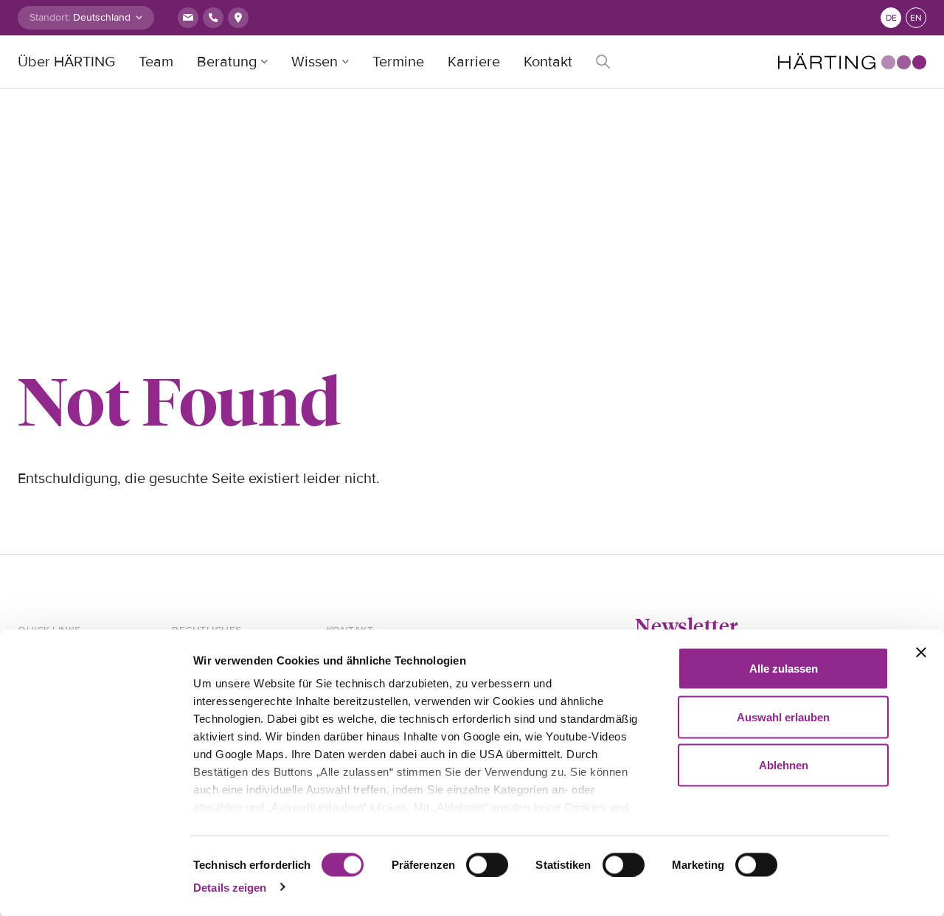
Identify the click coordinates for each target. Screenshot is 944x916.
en (916, 18)
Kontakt (548, 62)
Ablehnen (783, 765)
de (891, 18)
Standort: (50, 17)
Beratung (227, 62)
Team (156, 62)
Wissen (314, 62)
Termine (398, 62)
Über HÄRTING (66, 62)
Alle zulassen (783, 668)
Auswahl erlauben (783, 716)
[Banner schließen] (921, 653)
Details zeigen (229, 887)
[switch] (487, 864)
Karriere (474, 62)
